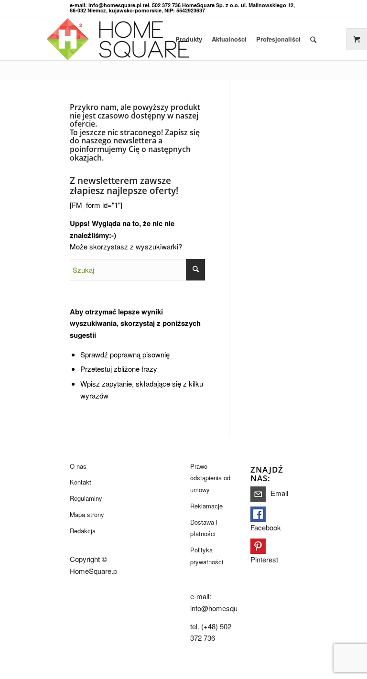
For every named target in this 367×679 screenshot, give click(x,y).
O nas (78, 466)
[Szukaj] (313, 39)
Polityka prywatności (206, 555)
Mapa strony (87, 514)
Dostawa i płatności (203, 528)
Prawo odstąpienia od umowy (210, 478)
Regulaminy (86, 498)
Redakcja (83, 530)
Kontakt (80, 481)
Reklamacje (206, 505)
